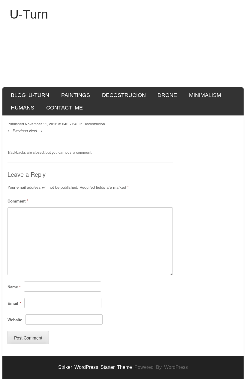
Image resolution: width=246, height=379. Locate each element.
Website (15, 319)
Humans (22, 108)
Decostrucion (124, 95)
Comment (18, 201)
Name (14, 287)
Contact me (64, 108)
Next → (35, 130)
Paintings (75, 95)
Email (14, 303)
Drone (167, 95)
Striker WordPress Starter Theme (95, 367)
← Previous (18, 130)
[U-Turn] (123, 57)
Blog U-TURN (30, 95)
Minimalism (205, 95)
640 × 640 (70, 123)
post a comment (78, 152)
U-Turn (29, 14)
